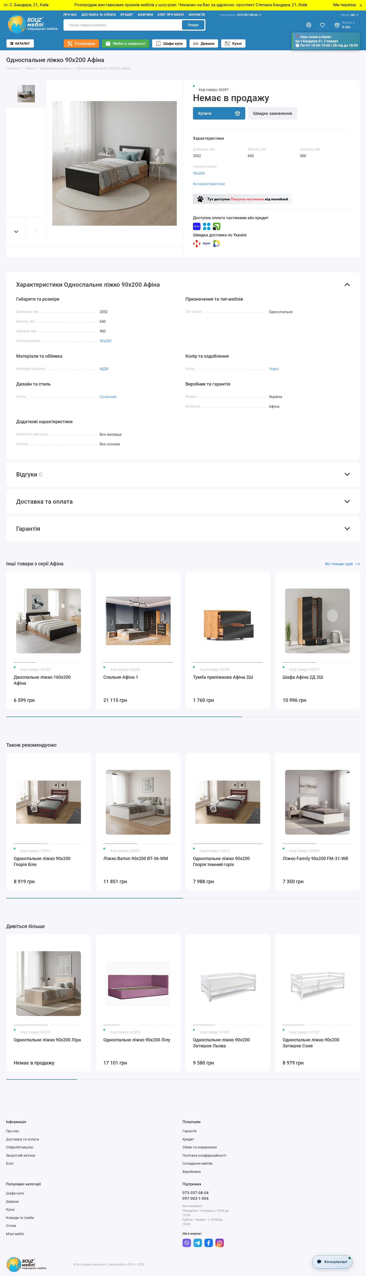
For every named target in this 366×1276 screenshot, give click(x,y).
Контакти (197, 14)
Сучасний (108, 397)
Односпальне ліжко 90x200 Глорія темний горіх (221, 861)
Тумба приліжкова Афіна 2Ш (223, 677)
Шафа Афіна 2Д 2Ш (303, 677)
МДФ (104, 369)
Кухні (237, 43)
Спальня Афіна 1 (120, 677)
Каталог (22, 43)
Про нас (70, 14)
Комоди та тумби (20, 1218)
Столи (11, 1226)
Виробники (192, 1172)
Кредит (127, 14)
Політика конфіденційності (204, 1155)
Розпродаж (85, 43)
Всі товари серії (339, 564)
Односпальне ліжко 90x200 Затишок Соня (311, 1042)
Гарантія (190, 1131)
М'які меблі (15, 1234)
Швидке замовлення (272, 113)
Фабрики (145, 14)
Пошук (193, 25)
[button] (16, 232)
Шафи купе (173, 43)
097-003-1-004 (196, 1198)
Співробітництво (19, 1147)
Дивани (207, 43)
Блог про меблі (171, 14)
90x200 (199, 173)
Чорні (274, 369)
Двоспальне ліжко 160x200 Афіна (42, 680)
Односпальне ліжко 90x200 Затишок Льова (221, 1042)
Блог (10, 1163)
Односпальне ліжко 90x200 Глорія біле (42, 861)
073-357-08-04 (239, 15)
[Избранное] (322, 25)
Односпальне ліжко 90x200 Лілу (136, 1039)
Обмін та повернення (200, 1147)
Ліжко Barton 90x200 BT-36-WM (135, 858)
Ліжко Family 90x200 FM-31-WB (315, 858)
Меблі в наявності (129, 43)
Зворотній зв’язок (20, 1155)
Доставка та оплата (99, 14)
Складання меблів (197, 1163)
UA (348, 15)
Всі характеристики (209, 184)
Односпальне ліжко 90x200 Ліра (47, 1039)
